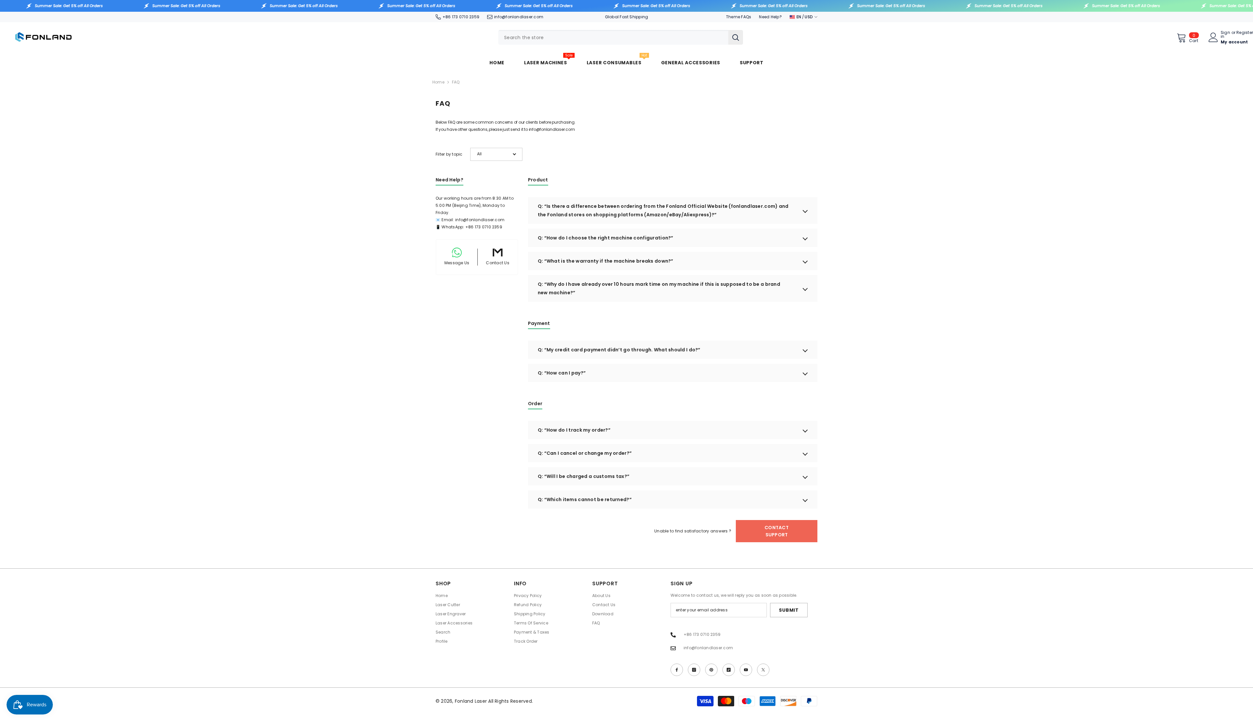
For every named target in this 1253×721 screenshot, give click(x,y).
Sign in (1225, 34)
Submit (788, 610)
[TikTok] (728, 670)
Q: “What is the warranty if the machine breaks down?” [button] (605, 261)
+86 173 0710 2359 (460, 17)
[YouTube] (746, 670)
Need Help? (770, 17)
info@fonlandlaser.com (518, 17)
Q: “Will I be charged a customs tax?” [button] (583, 476)
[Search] (620, 37)
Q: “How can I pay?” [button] (562, 373)
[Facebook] (677, 670)
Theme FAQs (738, 17)
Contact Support (777, 531)
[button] (496, 154)
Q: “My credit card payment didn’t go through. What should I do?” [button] (619, 349)
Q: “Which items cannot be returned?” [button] (585, 499)
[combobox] (613, 37)
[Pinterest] (711, 670)
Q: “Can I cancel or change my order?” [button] (585, 453)
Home (438, 82)
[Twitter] (763, 670)
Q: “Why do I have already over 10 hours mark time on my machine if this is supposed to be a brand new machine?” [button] (659, 288)
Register (1244, 33)
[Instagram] (694, 670)
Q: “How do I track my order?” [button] (574, 430)
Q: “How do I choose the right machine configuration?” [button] (605, 238)
